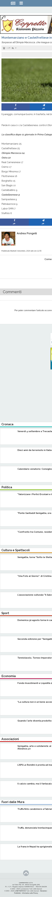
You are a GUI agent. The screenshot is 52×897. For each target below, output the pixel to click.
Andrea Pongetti (27, 233)
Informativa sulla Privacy (30, 893)
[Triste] (43, 268)
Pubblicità (17, 893)
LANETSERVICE (20, 891)
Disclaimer (43, 891)
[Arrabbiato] (14, 268)
